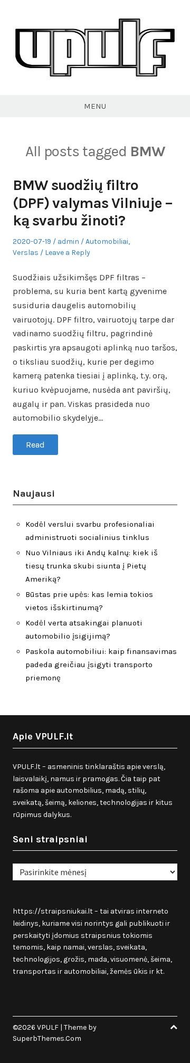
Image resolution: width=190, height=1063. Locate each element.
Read (35, 445)
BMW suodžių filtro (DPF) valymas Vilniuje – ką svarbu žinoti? (93, 202)
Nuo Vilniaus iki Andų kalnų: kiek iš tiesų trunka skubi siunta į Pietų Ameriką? (91, 566)
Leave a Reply (67, 252)
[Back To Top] (173, 1027)
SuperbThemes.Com (47, 1038)
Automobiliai (107, 241)
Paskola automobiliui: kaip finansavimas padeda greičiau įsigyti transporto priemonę (101, 664)
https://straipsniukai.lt (53, 911)
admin (68, 241)
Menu (95, 106)
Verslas (26, 252)
